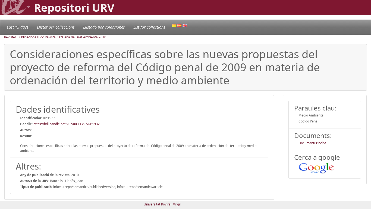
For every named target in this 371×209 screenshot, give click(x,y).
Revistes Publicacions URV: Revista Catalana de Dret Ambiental (51, 37)
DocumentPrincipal (312, 143)
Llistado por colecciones (104, 27)
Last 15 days (17, 27)
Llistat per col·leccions (55, 27)
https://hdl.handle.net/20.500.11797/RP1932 (66, 124)
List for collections (149, 27)
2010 (102, 37)
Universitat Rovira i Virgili (162, 204)
